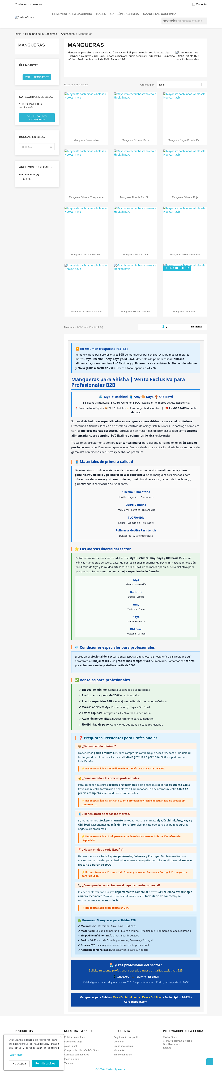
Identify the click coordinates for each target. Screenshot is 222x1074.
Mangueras (31, 45)
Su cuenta (122, 1031)
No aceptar (19, 1063)
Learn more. (16, 1054)
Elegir (181, 84)
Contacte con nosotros (28, 4)
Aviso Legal (70, 1046)
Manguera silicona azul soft (86, 311)
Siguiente (198, 327)
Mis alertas (120, 1050)
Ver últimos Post (37, 77)
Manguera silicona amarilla (185, 254)
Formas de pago (73, 1041)
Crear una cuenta (123, 1046)
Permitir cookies (45, 1063)
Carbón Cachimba (124, 13)
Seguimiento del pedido (126, 1037)
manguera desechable (86, 140)
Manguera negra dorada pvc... (185, 140)
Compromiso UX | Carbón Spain (81, 1050)
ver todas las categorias (36, 118)
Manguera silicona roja (185, 197)
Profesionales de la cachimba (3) (30, 105)
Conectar (119, 1041)
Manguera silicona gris (135, 254)
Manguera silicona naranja (136, 311)
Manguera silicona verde (136, 140)
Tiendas (68, 1063)
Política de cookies (74, 1037)
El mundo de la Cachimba (72, 13)
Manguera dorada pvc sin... (135, 197)
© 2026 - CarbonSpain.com (111, 1069)
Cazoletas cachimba (159, 13)
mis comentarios (123, 1054)
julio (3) (27, 179)
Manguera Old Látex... (185, 311)
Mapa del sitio (71, 1059)
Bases (101, 13)
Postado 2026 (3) (29, 174)
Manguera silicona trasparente (86, 197)
